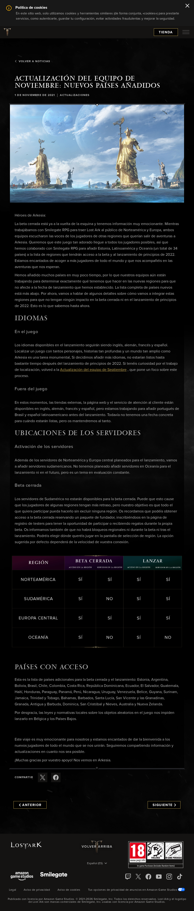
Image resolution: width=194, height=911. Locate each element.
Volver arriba (97, 846)
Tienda (166, 32)
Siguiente (163, 805)
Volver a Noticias (34, 61)
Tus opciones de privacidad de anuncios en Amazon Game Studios (133, 890)
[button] (97, 154)
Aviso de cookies (68, 890)
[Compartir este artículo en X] (42, 777)
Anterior (32, 805)
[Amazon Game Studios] (22, 876)
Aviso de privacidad (37, 890)
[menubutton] (186, 32)
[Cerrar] (187, 6)
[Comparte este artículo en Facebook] (56, 777)
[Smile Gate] (53, 876)
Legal (12, 890)
